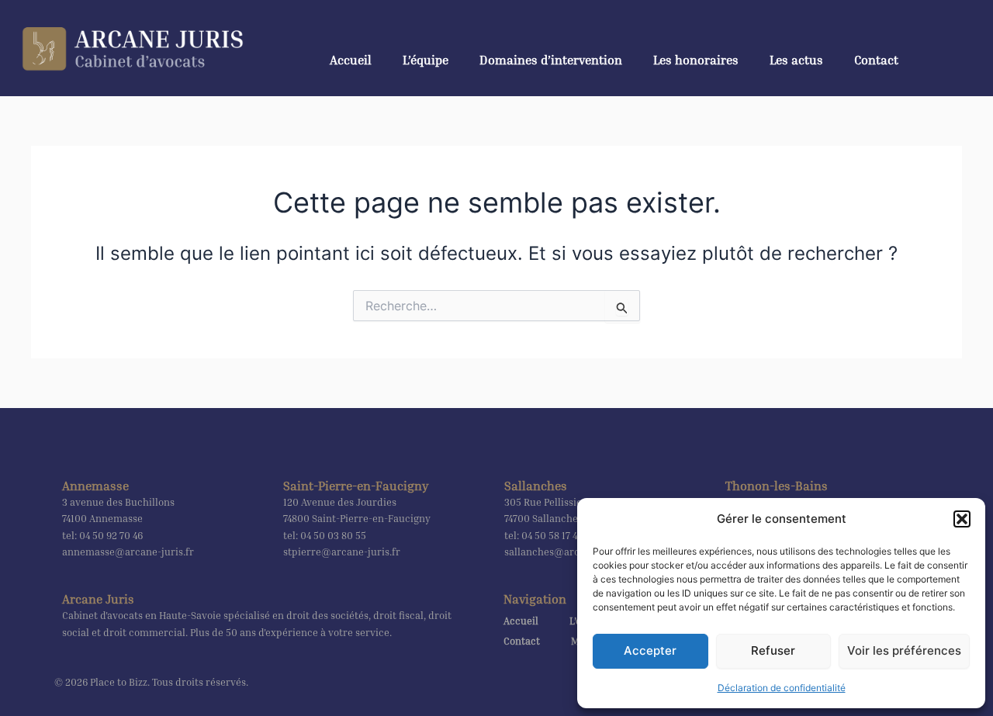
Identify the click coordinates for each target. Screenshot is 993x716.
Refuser (773, 650)
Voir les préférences (904, 650)
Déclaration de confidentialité (782, 688)
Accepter (650, 650)
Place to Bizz (118, 682)
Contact (876, 59)
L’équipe (425, 59)
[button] (962, 519)
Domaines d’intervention (550, 59)
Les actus (796, 59)
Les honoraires (696, 59)
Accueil (351, 59)
